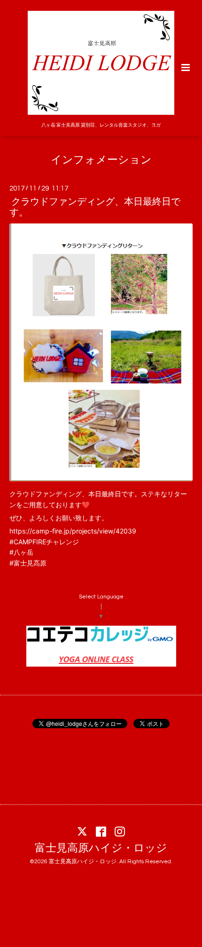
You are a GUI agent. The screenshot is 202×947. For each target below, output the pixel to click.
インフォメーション (101, 160)
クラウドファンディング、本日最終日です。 (94, 207)
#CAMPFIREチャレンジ (44, 542)
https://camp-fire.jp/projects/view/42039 (72, 531)
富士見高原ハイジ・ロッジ (101, 848)
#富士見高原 (28, 563)
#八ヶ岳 (21, 552)
